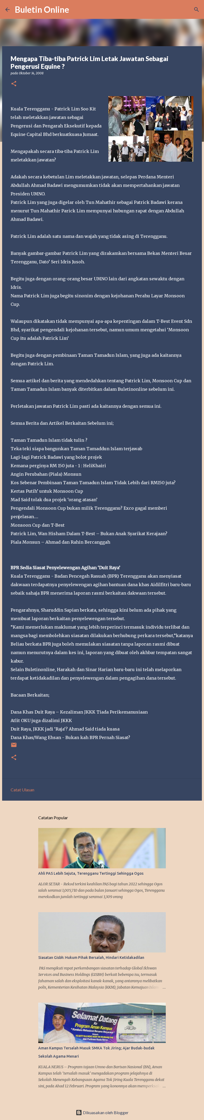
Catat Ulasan (22, 789)
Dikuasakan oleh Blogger (105, 1112)
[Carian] (76, 9)
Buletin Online (42, 9)
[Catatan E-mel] (14, 747)
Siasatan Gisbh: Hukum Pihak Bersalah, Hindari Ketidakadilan (91, 957)
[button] (14, 84)
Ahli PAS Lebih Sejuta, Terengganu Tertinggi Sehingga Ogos (90, 873)
